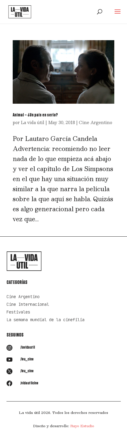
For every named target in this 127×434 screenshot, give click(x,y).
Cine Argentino (95, 122)
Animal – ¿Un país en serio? (35, 115)
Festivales (18, 312)
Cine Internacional (27, 304)
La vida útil (32, 122)
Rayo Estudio (82, 426)
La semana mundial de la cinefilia (45, 319)
